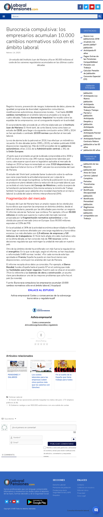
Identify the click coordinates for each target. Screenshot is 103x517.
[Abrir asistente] (96, 510)
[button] (4, 16)
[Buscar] (99, 16)
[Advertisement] (41, 86)
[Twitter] (86, 7)
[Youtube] (92, 7)
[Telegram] (97, 7)
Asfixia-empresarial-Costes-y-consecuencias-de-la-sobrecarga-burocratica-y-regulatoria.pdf (41, 297)
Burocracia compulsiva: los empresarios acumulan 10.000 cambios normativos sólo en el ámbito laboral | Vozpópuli (37, 284)
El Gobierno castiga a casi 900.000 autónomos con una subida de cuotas (39, 405)
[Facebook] (80, 7)
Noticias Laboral (15, 397)
